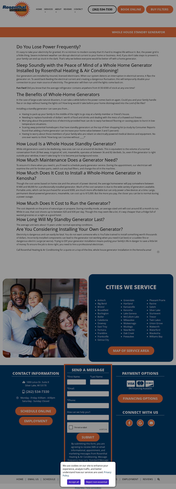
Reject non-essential (96, 482)
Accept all (74, 482)
